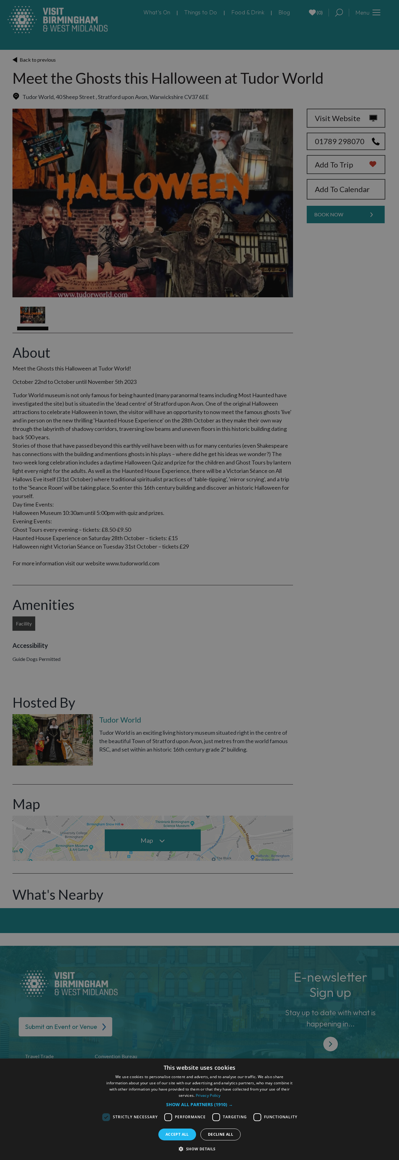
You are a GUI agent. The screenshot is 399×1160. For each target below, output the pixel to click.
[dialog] (199, 1109)
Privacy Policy (208, 1095)
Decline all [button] (220, 1134)
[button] (199, 1104)
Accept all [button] (177, 1134)
